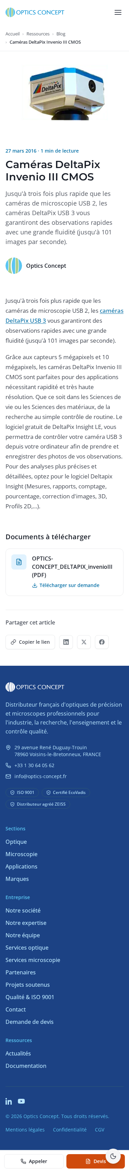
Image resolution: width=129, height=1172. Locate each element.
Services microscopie (33, 960)
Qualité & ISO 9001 (30, 997)
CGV (99, 1129)
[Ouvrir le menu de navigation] (118, 12)
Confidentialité (70, 1129)
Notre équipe (23, 935)
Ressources (38, 34)
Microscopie (21, 854)
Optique (16, 841)
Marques (17, 879)
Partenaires (21, 972)
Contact (16, 1009)
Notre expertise (26, 923)
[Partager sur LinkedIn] (66, 642)
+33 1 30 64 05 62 (34, 765)
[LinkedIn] (9, 1101)
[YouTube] (21, 1101)
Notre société (23, 910)
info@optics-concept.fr (40, 776)
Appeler (38, 1161)
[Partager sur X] (84, 642)
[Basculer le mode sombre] (113, 1156)
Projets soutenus (28, 984)
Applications (21, 866)
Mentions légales (25, 1129)
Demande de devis (30, 1022)
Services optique (27, 947)
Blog (60, 34)
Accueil (13, 34)
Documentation (26, 1066)
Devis (100, 1161)
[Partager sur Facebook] (102, 642)
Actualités (18, 1053)
